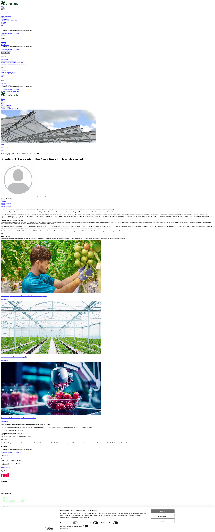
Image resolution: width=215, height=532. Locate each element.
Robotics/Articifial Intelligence (9, 20)
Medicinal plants (5, 19)
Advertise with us (5, 70)
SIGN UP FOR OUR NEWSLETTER (11, 33)
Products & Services (6, 51)
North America (5, 45)
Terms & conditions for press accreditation (12, 62)
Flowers (3, 17)
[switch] (95, 522)
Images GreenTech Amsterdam (9, 73)
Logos (2, 75)
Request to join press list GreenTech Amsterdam (13, 64)
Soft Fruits (3, 22)
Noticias (3, 25)
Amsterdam (4, 43)
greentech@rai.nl (5, 467)
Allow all (162, 511)
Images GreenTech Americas (8, 72)
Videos (2, 77)
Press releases (4, 59)
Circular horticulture (6, 16)
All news (3, 26)
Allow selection (162, 516)
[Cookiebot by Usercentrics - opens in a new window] (49, 528)
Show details (64, 528)
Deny (162, 521)
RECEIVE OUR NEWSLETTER (10, 91)
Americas (3, 42)
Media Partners (5, 83)
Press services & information (8, 61)
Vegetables (3, 23)
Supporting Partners (6, 85)
